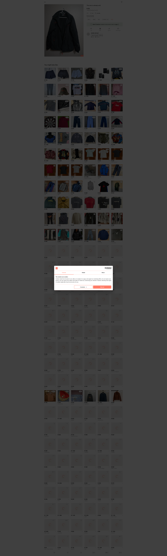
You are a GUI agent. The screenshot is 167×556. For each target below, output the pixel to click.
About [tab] (103, 272)
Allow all (102, 287)
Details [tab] (83, 272)
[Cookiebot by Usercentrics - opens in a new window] (105, 268)
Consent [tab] (64, 272)
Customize (82, 287)
